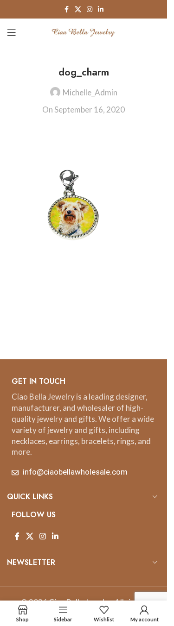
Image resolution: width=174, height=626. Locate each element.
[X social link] (78, 9)
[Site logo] (83, 31)
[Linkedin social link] (100, 9)
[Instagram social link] (89, 9)
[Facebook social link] (66, 9)
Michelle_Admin (90, 92)
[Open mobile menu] (11, 32)
